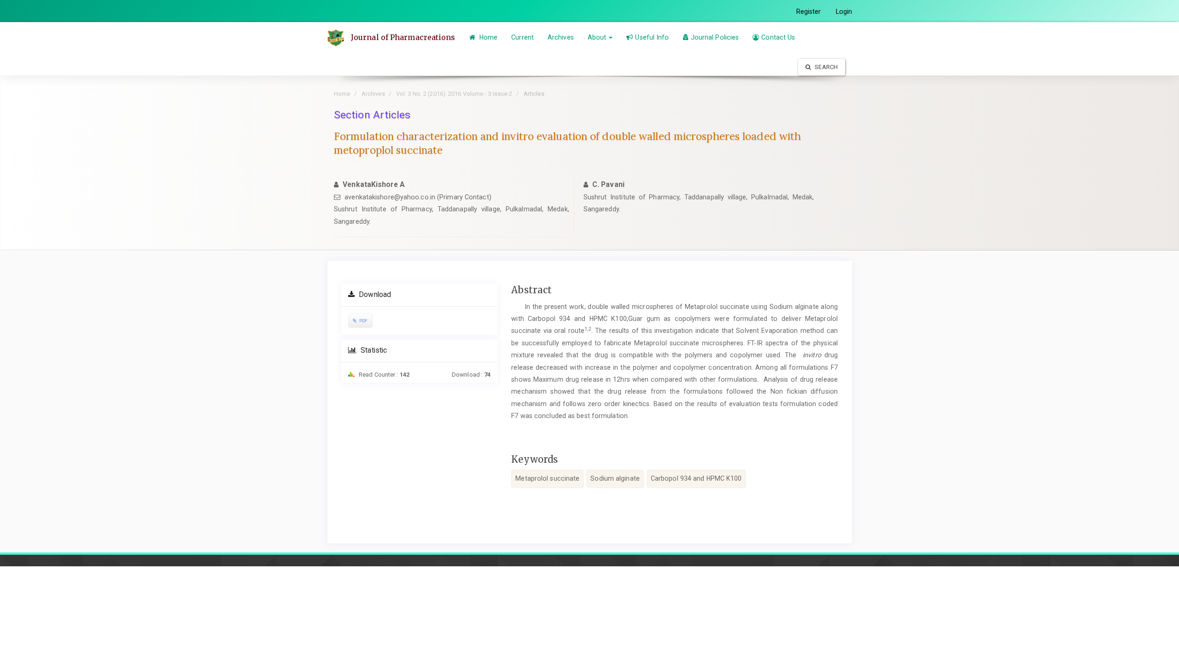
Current (522, 37)
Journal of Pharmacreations (403, 37)
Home (488, 37)
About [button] (598, 37)
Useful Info (652, 37)
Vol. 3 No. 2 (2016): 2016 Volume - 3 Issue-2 (454, 93)
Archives (561, 37)
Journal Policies (715, 37)
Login (844, 11)
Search (825, 67)
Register (808, 11)
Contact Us (778, 37)
